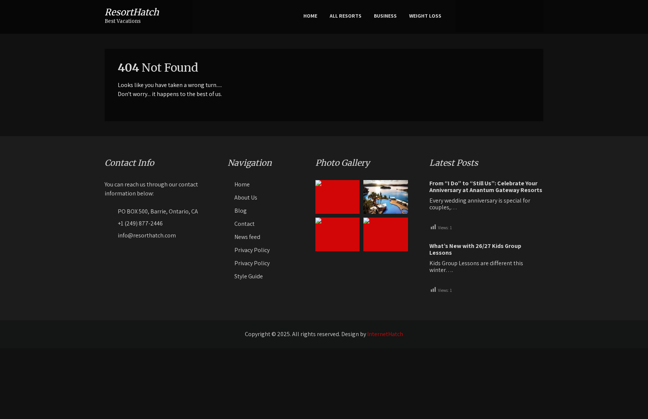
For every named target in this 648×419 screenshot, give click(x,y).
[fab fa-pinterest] (511, 15)
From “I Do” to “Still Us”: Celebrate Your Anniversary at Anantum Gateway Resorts (485, 187)
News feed (247, 237)
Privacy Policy (252, 250)
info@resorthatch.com (147, 235)
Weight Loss (425, 15)
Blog (240, 211)
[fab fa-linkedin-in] (523, 15)
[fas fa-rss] (534, 15)
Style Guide (248, 276)
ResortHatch (132, 12)
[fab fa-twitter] (499, 15)
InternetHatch (385, 334)
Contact (244, 224)
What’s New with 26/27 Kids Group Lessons (475, 249)
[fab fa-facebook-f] (488, 15)
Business (385, 15)
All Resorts (346, 15)
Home (310, 15)
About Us (245, 197)
